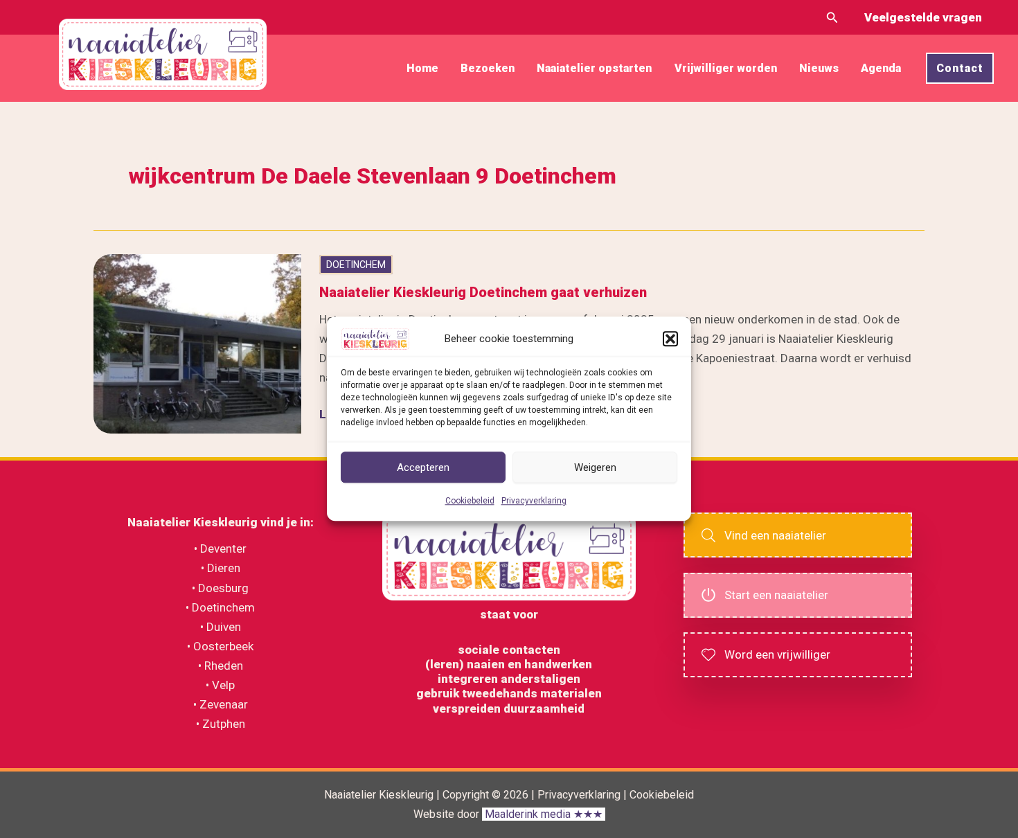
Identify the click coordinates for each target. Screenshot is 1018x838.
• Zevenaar (220, 704)
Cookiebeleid (469, 501)
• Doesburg (220, 588)
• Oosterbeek (220, 646)
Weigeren (595, 467)
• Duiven (220, 627)
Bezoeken (488, 68)
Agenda (881, 68)
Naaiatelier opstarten (594, 68)
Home (422, 68)
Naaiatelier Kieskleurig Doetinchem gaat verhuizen (483, 292)
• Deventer (220, 548)
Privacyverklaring (533, 501)
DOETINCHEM (356, 264)
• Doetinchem (220, 607)
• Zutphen (220, 724)
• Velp (220, 685)
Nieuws (819, 68)
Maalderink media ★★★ (543, 814)
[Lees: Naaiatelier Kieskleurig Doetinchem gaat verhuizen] (197, 343)
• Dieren (220, 568)
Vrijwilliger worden (726, 68)
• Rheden (220, 665)
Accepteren (423, 467)
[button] (670, 339)
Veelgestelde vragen (923, 17)
